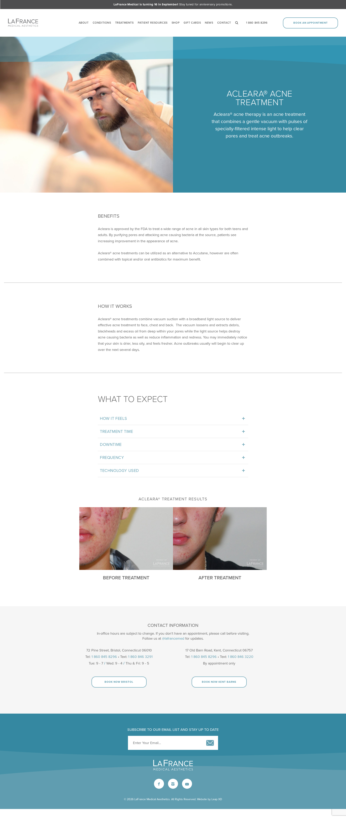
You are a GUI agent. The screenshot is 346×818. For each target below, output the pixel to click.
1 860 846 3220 (240, 656)
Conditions (102, 22)
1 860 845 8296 (256, 22)
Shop (176, 22)
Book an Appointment (310, 22)
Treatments (124, 22)
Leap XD (216, 799)
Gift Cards (192, 22)
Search (238, 23)
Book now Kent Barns (219, 682)
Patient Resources (153, 22)
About (84, 22)
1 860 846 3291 (140, 656)
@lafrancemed (173, 638)
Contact (224, 22)
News (209, 22)
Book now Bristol (119, 682)
